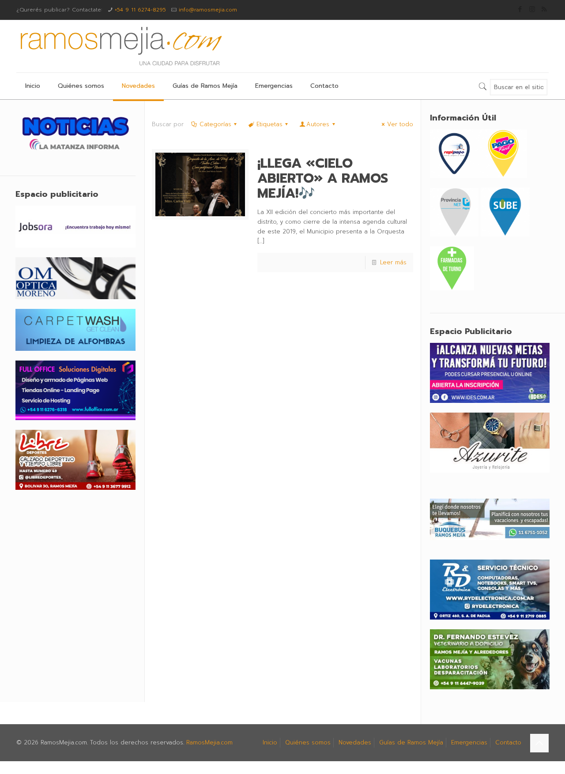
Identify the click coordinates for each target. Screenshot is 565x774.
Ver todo (400, 124)
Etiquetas (269, 124)
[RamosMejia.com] (120, 46)
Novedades (355, 742)
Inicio (270, 742)
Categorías (215, 124)
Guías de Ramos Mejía (411, 742)
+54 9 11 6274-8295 (140, 10)
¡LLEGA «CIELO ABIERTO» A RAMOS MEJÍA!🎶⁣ (322, 178)
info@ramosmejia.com (208, 10)
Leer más (393, 262)
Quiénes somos (308, 742)
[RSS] (544, 9)
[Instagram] (532, 9)
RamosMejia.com (209, 742)
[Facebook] (520, 9)
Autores (317, 124)
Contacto (508, 742)
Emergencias (469, 742)
